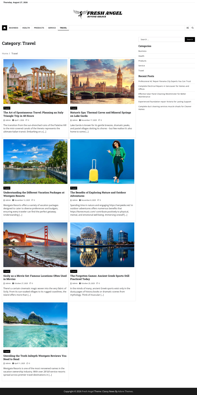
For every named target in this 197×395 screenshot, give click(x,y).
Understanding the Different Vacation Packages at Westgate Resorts (33, 194)
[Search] (192, 27)
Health (26, 27)
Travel (63, 27)
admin (8, 120)
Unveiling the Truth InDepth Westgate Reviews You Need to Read (34, 357)
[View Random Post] (187, 27)
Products (39, 27)
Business (13, 27)
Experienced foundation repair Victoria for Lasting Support (164, 101)
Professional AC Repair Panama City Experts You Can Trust (164, 81)
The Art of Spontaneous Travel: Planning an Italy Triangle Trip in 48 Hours (33, 114)
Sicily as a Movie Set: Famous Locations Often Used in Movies (35, 277)
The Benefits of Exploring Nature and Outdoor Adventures (98, 194)
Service (52, 27)
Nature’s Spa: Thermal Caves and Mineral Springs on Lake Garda (100, 114)
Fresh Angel (88, 391)
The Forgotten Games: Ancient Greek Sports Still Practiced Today (99, 277)
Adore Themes (125, 391)
